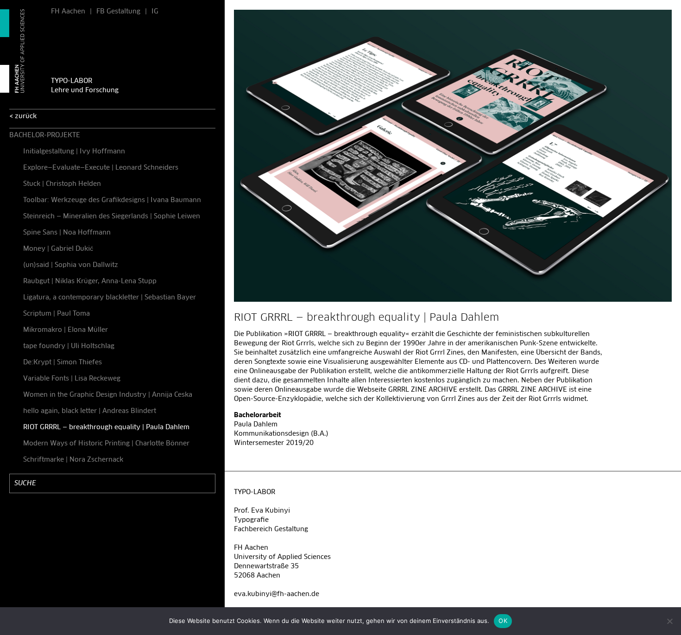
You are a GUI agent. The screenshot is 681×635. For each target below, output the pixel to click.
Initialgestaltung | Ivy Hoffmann (74, 151)
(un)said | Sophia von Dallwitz (70, 265)
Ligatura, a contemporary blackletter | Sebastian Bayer (109, 297)
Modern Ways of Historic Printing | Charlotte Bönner (106, 443)
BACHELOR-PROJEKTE (44, 135)
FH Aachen (68, 11)
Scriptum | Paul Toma (56, 314)
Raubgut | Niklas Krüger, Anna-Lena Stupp (90, 281)
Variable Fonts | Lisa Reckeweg (71, 378)
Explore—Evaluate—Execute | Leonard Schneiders (100, 168)
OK (502, 620)
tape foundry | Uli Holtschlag (68, 346)
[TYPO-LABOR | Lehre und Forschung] (21, 51)
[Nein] (669, 621)
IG (154, 11)
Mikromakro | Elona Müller (65, 330)
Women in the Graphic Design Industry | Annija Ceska (107, 395)
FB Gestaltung (118, 11)
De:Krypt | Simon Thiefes (62, 362)
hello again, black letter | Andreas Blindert (89, 411)
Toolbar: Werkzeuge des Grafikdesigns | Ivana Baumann (112, 200)
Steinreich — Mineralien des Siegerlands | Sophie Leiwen (111, 216)
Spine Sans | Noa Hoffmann (67, 232)
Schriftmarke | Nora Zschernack (73, 460)
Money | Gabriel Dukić (58, 249)
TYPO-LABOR (71, 81)
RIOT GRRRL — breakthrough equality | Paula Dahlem (106, 427)
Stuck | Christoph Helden (62, 184)
